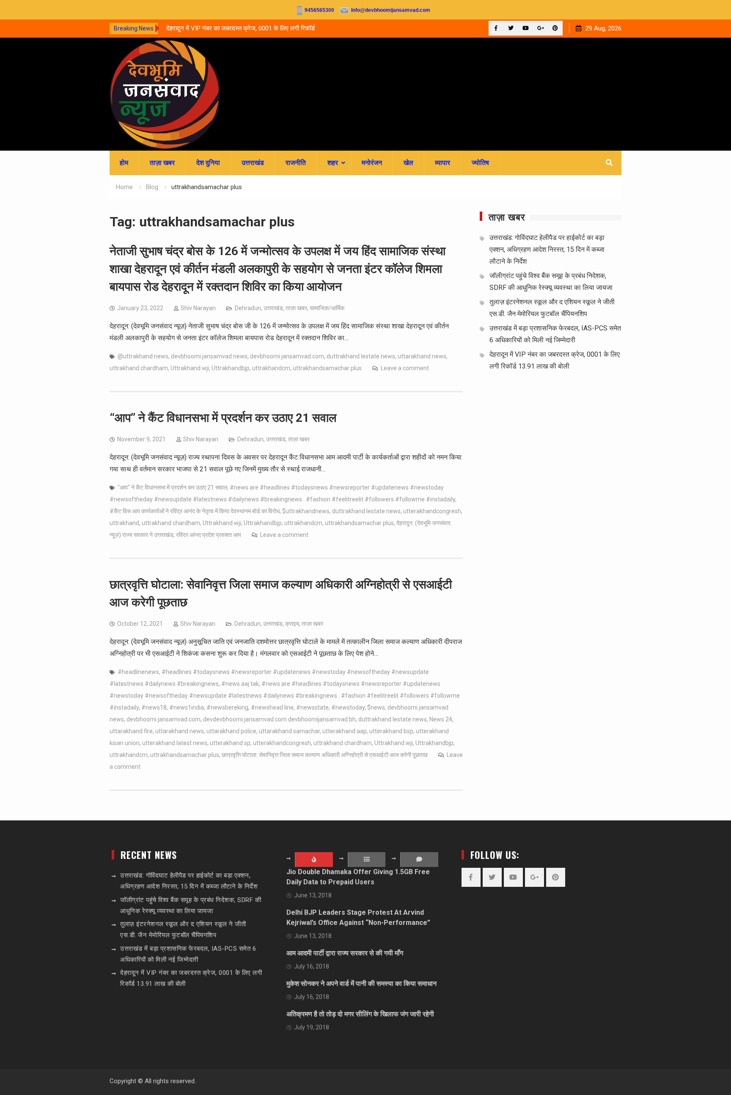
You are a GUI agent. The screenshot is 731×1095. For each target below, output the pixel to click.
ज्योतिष (480, 163)
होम (124, 163)
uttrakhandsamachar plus (327, 368)
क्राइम (292, 623)
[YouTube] (525, 28)
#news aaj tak (240, 683)
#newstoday (348, 707)
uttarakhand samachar (289, 731)
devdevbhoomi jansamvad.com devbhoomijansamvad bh (279, 719)
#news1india (186, 707)
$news (376, 707)
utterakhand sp (230, 743)
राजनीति (296, 163)
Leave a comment (405, 368)
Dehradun (248, 308)
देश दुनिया (208, 163)
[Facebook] (496, 28)
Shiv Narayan (198, 308)
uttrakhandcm (271, 368)
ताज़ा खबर (162, 163)
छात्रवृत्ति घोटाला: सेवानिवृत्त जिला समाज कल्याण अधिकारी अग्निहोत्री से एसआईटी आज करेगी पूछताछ (325, 754)
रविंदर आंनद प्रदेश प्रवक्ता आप (208, 534)
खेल (408, 163)
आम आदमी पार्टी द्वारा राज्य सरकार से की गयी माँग (344, 953)
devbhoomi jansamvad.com (287, 356)
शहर (332, 163)
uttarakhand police (231, 731)
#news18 (154, 707)
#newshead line (272, 707)
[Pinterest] (555, 28)
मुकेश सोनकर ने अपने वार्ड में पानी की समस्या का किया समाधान (361, 983)
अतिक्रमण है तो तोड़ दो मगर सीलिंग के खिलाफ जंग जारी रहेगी (360, 1014)
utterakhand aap (344, 731)
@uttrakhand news (143, 356)
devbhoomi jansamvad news (209, 356)
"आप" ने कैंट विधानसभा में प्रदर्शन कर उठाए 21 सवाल (172, 487)
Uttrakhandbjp (231, 368)
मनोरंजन (372, 163)
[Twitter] (510, 28)
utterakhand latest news (174, 743)
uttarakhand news (422, 356)
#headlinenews (138, 672)
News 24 (440, 719)
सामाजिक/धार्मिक (327, 308)
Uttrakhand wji (189, 368)
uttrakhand (124, 523)
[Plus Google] (540, 28)
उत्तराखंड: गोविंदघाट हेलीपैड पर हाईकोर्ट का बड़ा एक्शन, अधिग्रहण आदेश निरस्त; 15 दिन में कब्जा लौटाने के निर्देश (547, 249)
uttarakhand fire (131, 731)
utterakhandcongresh (432, 511)
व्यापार (442, 163)
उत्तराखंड (253, 163)
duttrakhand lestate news (361, 356)
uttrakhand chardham (139, 368)
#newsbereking (227, 707)
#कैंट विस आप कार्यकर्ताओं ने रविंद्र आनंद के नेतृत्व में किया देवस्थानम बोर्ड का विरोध (195, 511)
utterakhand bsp (391, 731)
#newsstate (312, 707)
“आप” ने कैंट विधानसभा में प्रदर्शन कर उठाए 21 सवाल (223, 418)
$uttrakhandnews (306, 511)
